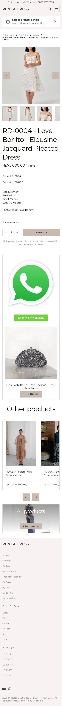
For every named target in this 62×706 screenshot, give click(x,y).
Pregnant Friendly (12, 576)
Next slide (35, 497)
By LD (5, 587)
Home (5, 555)
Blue (4, 618)
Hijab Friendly (9, 571)
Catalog (6, 560)
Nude (5, 639)
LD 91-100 (7, 659)
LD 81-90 (7, 654)
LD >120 (6, 675)
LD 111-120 (7, 670)
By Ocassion (8, 598)
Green (5, 623)
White (36, 35)
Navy (5, 634)
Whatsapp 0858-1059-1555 (40, 2)
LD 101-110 (7, 664)
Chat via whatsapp (31, 317)
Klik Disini (31, 394)
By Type (6, 566)
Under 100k (8, 593)
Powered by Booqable (31, 700)
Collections (8, 35)
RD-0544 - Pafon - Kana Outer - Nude (19, 473)
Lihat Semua (31, 526)
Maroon (6, 628)
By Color (23, 35)
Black (5, 612)
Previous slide (26, 497)
